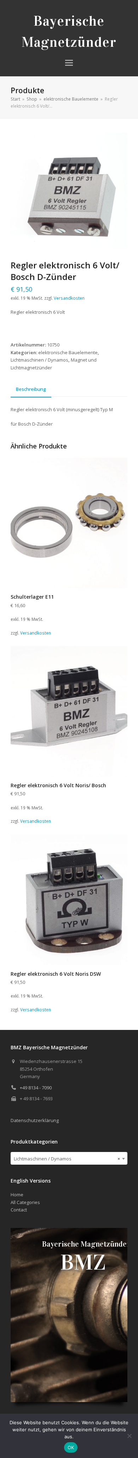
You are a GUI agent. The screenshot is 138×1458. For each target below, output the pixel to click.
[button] (69, 63)
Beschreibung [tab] (31, 389)
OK (71, 1447)
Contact (19, 1209)
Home (17, 1194)
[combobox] (69, 1158)
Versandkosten (69, 298)
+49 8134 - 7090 (36, 1087)
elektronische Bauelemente (68, 352)
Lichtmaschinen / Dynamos (39, 360)
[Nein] (129, 1435)
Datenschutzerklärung (35, 1120)
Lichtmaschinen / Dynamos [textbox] (67, 1158)
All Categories (25, 1202)
